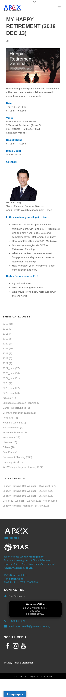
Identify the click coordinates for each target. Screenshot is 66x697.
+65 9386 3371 (16, 621)
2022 (5, 358)
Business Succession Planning (19, 402)
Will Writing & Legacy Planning (19, 467)
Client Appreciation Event (16, 412)
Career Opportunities (14, 407)
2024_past (8, 378)
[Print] (9, 41)
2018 (5, 333)
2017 (5, 328)
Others (6, 447)
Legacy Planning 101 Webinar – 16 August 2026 (29, 485)
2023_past (8, 373)
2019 (5, 338)
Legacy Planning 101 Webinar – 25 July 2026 (28, 495)
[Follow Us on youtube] (23, 646)
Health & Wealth (12, 422)
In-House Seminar (13, 432)
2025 (5, 383)
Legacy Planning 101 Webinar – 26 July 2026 (28, 490)
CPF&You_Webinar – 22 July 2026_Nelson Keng (30, 500)
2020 (5, 343)
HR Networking (11, 427)
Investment (9, 437)
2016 (5, 323)
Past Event (9, 452)
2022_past (8, 368)
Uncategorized (11, 462)
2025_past (8, 388)
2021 (5, 348)
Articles (7, 397)
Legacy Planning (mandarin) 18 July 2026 (26, 505)
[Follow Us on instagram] (15, 646)
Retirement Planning (14, 457)
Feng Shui (8, 417)
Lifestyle (7, 442)
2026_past (8, 393)
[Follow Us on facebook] (8, 646)
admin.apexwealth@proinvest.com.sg (29, 626)
